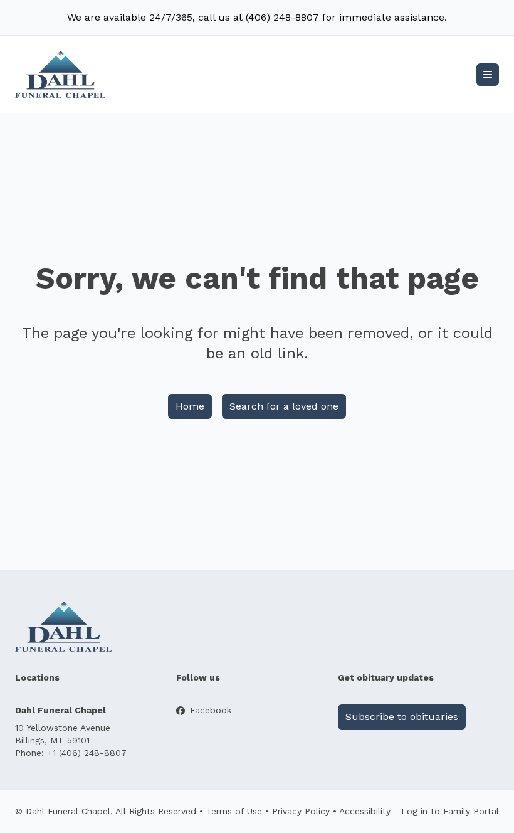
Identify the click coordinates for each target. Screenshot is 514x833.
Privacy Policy (301, 811)
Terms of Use (234, 811)
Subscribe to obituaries (401, 717)
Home (190, 406)
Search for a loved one (283, 406)
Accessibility (365, 811)
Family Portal (471, 811)
